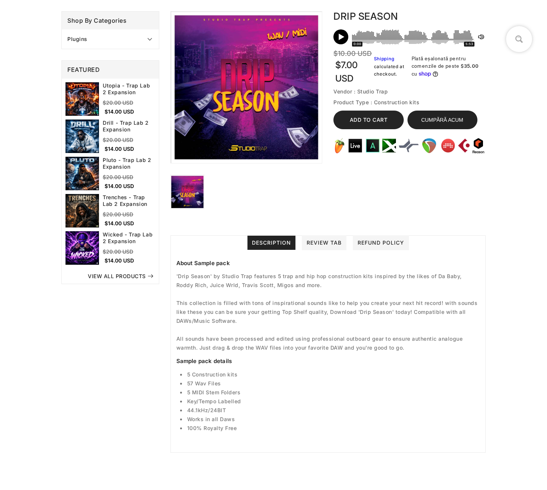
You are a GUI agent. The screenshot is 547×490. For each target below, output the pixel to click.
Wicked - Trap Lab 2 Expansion (128, 237)
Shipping (384, 58)
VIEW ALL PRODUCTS (117, 276)
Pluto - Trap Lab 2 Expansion (127, 163)
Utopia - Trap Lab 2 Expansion (126, 88)
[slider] (413, 36)
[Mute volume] (481, 37)
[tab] (110, 39)
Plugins (77, 39)
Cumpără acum (442, 120)
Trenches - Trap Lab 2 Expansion (125, 200)
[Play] (340, 36)
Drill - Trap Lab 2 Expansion (126, 126)
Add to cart (369, 120)
